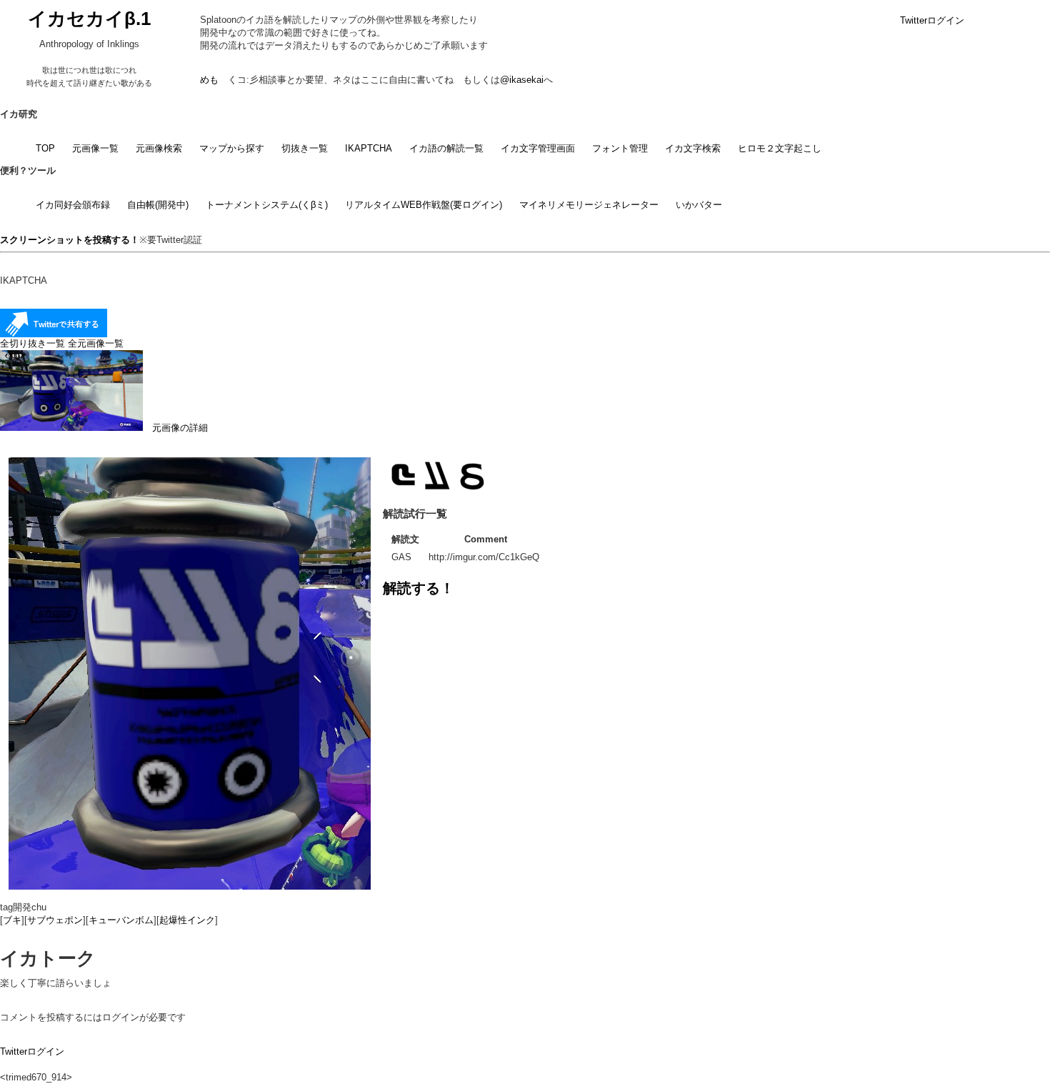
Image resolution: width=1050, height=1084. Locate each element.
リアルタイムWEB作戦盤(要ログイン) (423, 204)
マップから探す (231, 148)
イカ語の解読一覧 (446, 148)
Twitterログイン (932, 20)
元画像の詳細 (175, 427)
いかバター (699, 204)
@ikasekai (522, 79)
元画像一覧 (95, 148)
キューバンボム (121, 920)
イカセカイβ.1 (89, 18)
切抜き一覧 (304, 148)
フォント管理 (620, 148)
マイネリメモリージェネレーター (589, 204)
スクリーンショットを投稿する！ (69, 239)
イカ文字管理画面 (538, 148)
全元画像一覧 (96, 343)
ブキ (12, 920)
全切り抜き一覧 (32, 343)
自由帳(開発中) (158, 204)
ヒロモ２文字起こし (779, 148)
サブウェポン (55, 920)
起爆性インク (187, 920)
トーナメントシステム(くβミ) (267, 204)
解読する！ (418, 588)
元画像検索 (159, 148)
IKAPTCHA (368, 148)
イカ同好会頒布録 (73, 204)
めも (209, 79)
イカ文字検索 (693, 148)
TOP (45, 148)
